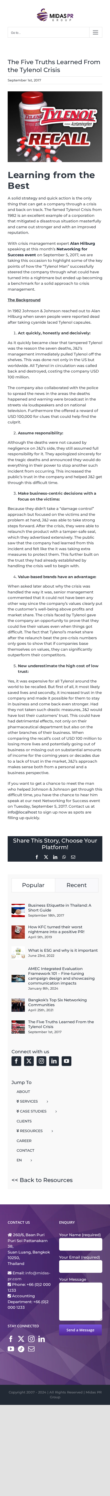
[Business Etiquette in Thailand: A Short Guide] (18, 906)
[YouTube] (66, 1061)
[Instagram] (41, 1061)
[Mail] (31, 1349)
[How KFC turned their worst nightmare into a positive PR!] (18, 928)
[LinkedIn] (54, 1061)
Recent (77, 885)
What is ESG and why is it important (63, 950)
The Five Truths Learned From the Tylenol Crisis (61, 1024)
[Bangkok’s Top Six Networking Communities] (18, 1001)
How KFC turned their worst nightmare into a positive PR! (56, 929)
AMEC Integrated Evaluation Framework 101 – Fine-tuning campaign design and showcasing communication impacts (61, 976)
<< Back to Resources (42, 1180)
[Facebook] (16, 1061)
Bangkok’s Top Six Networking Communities (57, 1002)
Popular (33, 885)
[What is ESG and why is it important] (18, 949)
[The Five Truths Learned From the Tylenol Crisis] (18, 1023)
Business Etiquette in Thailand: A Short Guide (59, 908)
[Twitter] (29, 1061)
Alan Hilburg (82, 243)
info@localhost (22, 812)
